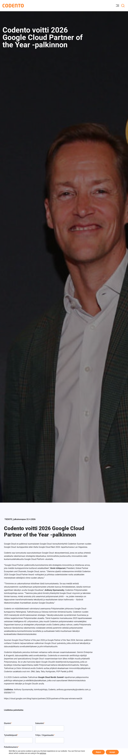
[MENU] (117, 5)
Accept (112, 752)
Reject (98, 752)
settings (43, 753)
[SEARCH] (123, 5)
